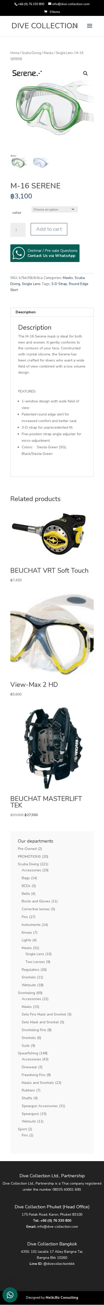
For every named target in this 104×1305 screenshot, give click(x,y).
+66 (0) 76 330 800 (55, 1220)
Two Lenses (35, 961)
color (16, 212)
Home (14, 53)
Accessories (31, 870)
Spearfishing (28, 1053)
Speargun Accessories (40, 1106)
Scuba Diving (31, 53)
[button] (85, 73)
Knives (27, 932)
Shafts (27, 1098)
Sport (22, 1129)
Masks (48, 53)
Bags (26, 878)
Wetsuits (29, 985)
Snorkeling (26, 992)
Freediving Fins (33, 1075)
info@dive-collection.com (57, 1226)
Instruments (31, 924)
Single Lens (64, 53)
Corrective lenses (36, 909)
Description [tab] (26, 312)
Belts (26, 893)
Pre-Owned (27, 848)
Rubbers (28, 1090)
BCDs (26, 885)
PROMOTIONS (29, 856)
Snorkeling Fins (34, 1030)
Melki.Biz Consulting (62, 1297)
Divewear (29, 1067)
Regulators (30, 969)
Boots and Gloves (36, 901)
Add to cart (49, 229)
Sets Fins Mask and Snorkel (44, 1014)
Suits (26, 1045)
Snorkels (29, 977)
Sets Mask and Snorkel (40, 1022)
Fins (25, 917)
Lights (26, 940)
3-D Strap (59, 283)
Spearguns (30, 1113)
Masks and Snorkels (38, 1082)
